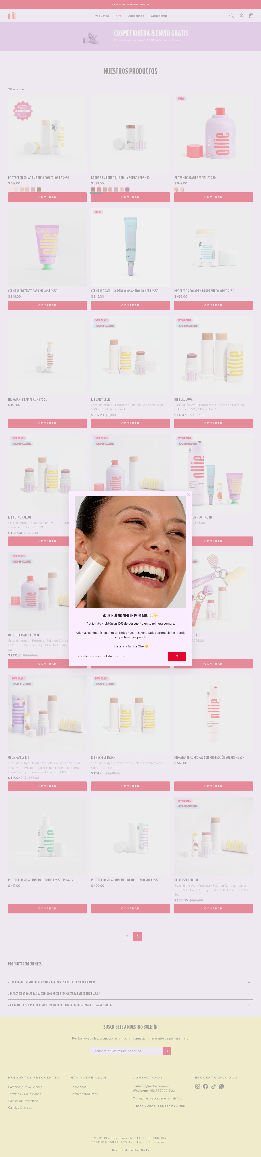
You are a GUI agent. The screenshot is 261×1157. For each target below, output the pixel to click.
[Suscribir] (177, 656)
